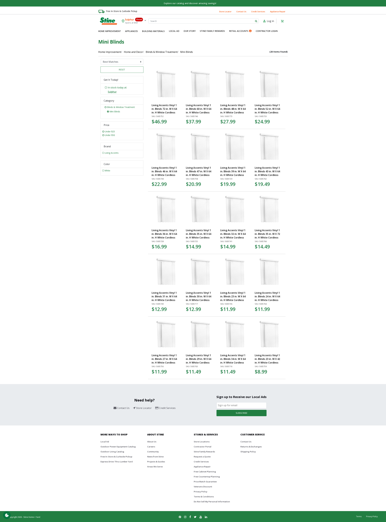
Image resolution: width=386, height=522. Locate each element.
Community (153, 451)
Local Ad (105, 441)
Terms (359, 516)
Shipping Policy (248, 451)
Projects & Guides (156, 461)
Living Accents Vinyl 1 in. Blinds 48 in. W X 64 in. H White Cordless (233, 109)
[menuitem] (109, 31)
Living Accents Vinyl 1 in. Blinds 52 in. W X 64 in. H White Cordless (267, 109)
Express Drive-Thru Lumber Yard (117, 461)
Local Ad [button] (174, 31)
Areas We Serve (155, 466)
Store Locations (202, 441)
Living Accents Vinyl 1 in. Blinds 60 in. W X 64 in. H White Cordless (198, 109)
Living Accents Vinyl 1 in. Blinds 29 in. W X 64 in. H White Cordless (198, 359)
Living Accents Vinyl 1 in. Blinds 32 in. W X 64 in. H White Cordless (233, 234)
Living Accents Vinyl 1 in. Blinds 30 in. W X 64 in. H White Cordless (198, 296)
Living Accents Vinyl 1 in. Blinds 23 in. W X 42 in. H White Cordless (267, 359)
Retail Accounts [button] (238, 31)
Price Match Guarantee (205, 481)
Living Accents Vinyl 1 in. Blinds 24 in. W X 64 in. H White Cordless (267, 296)
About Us (151, 441)
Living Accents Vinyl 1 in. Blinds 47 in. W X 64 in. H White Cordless (198, 171)
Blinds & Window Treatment (162, 52)
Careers (151, 446)
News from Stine (155, 456)
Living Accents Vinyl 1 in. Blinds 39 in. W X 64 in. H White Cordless (233, 171)
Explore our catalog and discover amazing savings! (190, 3)
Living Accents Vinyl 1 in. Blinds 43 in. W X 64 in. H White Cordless (267, 171)
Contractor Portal (202, 446)
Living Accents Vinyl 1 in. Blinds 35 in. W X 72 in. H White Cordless (267, 234)
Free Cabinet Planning (205, 471)
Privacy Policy (200, 491)
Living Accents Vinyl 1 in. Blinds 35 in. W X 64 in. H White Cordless (198, 234)
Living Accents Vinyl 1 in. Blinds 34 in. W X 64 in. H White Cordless (233, 359)
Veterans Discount (203, 486)
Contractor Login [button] (267, 31)
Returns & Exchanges (251, 446)
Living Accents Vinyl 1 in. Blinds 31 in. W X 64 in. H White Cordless (164, 296)
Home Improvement (109, 52)
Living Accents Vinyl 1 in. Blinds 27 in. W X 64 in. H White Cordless (164, 359)
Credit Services (258, 11)
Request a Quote (202, 456)
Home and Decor (133, 52)
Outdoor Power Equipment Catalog (118, 446)
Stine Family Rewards (204, 451)
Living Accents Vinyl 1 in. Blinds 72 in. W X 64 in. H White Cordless (164, 109)
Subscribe (241, 412)
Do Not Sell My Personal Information (212, 501)
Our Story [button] (190, 31)
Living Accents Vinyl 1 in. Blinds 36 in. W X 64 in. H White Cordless (164, 234)
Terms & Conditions (204, 496)
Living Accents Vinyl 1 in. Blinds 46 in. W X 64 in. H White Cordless (164, 171)
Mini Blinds (186, 52)
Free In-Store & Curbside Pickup (121, 11)
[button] (109, 31)
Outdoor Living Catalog (112, 451)
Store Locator (225, 11)
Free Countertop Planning (207, 476)
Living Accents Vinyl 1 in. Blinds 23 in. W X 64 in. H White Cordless (233, 296)
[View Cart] (282, 21)
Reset (122, 69)
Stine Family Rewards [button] (212, 31)
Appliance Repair (277, 11)
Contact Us (241, 11)
